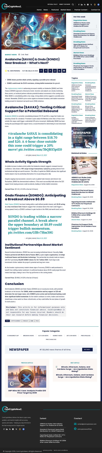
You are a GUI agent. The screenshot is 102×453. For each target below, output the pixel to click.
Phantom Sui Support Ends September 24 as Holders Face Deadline (84, 67)
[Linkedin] (59, 71)
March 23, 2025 (42, 155)
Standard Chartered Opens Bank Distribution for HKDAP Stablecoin (84, 35)
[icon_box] (85, 423)
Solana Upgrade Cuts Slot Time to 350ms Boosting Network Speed (90, 120)
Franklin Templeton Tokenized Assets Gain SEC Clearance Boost (77, 120)
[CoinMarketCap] (98, 5)
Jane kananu (15, 71)
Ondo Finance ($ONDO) (12, 204)
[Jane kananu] (6, 71)
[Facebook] (78, 4)
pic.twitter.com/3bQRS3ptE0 (40, 149)
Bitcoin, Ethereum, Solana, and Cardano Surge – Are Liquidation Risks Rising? (75, 376)
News (31, 321)
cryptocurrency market (15, 88)
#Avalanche (17, 133)
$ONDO (13, 216)
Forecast (25, 321)
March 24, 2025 (42, 238)
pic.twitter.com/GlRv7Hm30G (30, 232)
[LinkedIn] (82, 4)
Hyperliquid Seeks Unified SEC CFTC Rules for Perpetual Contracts (83, 46)
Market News (11, 54)
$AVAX (32, 133)
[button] (72, 4)
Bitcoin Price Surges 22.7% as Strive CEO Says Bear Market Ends (90, 108)
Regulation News (80, 20)
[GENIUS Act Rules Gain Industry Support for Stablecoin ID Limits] (84, 165)
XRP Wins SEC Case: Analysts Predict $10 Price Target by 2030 (27, 392)
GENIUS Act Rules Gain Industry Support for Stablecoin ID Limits (82, 24)
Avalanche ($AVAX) (11, 116)
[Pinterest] (50, 71)
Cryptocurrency (16, 321)
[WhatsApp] (55, 71)
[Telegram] (88, 4)
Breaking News (79, 31)
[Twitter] (91, 4)
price (37, 321)
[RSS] (84, 4)
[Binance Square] (95, 5)
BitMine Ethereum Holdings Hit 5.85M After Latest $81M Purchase (84, 57)
